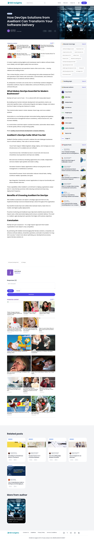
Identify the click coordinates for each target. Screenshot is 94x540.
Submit (10, 291)
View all (84, 44)
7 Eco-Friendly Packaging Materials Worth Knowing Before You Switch (70, 152)
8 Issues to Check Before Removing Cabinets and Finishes (70, 195)
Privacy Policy (41, 532)
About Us (72, 3)
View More (31, 294)
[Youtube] (71, 533)
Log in (84, 3)
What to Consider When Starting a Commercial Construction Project (70, 187)
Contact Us (26, 532)
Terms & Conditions (52, 532)
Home (59, 3)
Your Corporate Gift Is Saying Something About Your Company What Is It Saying (70, 204)
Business (9, 13)
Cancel (18, 291)
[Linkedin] (79, 533)
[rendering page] (15, 3)
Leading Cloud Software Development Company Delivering (28, 131)
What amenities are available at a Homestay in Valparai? (70, 178)
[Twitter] (67, 533)
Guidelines (33, 532)
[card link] (83, 151)
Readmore (17, 273)
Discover (65, 3)
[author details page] (8, 30)
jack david (13, 30)
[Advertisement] (31, 249)
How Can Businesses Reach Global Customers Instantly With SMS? (70, 169)
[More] (55, 31)
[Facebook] (64, 533)
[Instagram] (75, 533)
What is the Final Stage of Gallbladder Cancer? (68, 161)
